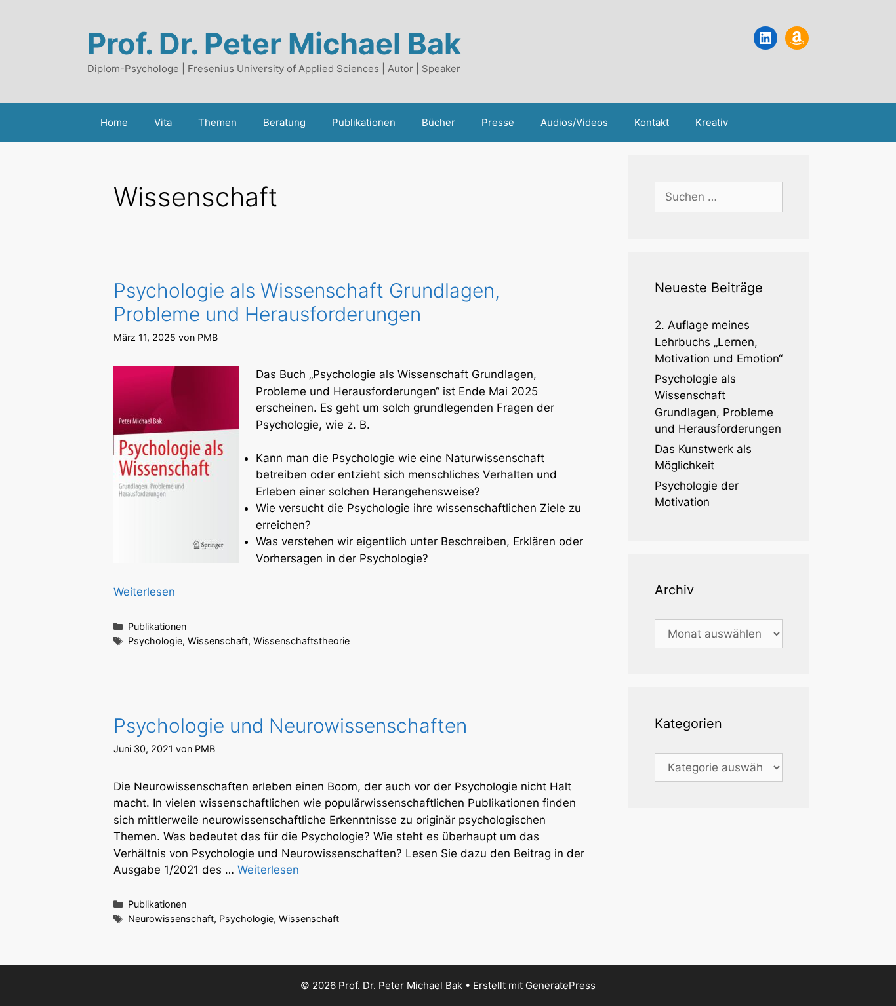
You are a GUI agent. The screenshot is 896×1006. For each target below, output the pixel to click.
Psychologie (155, 640)
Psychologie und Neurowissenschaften (290, 725)
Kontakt (651, 122)
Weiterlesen (144, 591)
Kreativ (711, 122)
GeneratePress (560, 985)
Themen (217, 122)
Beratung (284, 122)
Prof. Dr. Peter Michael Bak (274, 44)
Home (114, 122)
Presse (497, 122)
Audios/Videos (574, 122)
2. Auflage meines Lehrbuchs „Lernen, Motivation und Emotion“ (719, 342)
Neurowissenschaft (171, 918)
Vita (163, 122)
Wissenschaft (218, 640)
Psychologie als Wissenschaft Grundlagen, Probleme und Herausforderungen (306, 302)
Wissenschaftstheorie (301, 640)
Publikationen (364, 122)
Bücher (438, 122)
